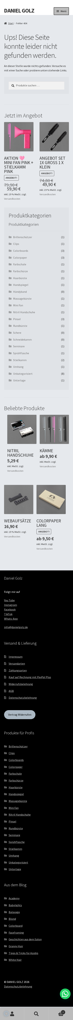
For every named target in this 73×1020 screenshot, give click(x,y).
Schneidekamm (22, 339)
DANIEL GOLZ (19, 10)
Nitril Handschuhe (24, 312)
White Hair (15, 960)
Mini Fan (18, 305)
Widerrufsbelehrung (21, 684)
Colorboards (20, 250)
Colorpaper (20, 257)
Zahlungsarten (18, 670)
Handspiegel (20, 285)
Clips (16, 244)
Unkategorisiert (23, 373)
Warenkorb (56, 1010)
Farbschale (19, 264)
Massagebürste (22, 298)
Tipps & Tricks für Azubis (23, 953)
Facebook (10, 609)
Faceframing (16, 932)
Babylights (15, 905)
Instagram (10, 605)
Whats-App (11, 618)
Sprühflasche (21, 353)
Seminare (19, 346)
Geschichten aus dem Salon (25, 939)
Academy (14, 898)
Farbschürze (20, 271)
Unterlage (19, 380)
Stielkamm (20, 360)
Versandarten (17, 663)
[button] (6, 1013)
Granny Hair (16, 946)
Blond (12, 919)
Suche (36, 1014)
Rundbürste (20, 326)
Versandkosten (12, 198)
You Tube (9, 600)
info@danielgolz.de (16, 627)
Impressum (16, 656)
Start (10, 23)
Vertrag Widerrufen (19, 714)
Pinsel (17, 319)
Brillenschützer (22, 237)
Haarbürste (20, 278)
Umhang (18, 367)
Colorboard (16, 925)
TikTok (8, 614)
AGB (11, 691)
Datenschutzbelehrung (23, 697)
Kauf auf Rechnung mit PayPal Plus (30, 677)
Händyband (20, 291)
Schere (17, 332)
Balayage (14, 912)
